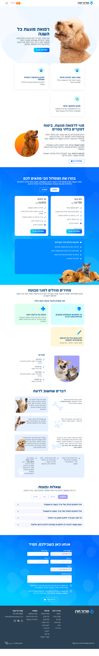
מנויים (58, 620)
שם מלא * (45, 551)
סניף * (69, 566)
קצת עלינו (57, 617)
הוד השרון (45, 622)
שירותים (57, 622)
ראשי (59, 614)
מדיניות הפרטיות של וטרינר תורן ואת (43, 586)
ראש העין (45, 625)
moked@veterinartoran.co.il (14, 617)
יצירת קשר (51, 600)
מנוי (44, 497)
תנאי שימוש (33, 614)
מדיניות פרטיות (31, 617)
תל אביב (46, 617)
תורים (35, 497)
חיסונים (63, 497)
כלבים (54, 190)
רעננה (47, 631)
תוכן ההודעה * (66, 574)
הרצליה (46, 628)
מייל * (46, 558)
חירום (13, 3)
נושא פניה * (68, 551)
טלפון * (69, 558)
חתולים (44, 190)
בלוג (59, 625)
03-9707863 (75, 231)
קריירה (58, 628)
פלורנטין (46, 620)
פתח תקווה (45, 614)
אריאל (47, 634)
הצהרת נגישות (31, 620)
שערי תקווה (44, 637)
